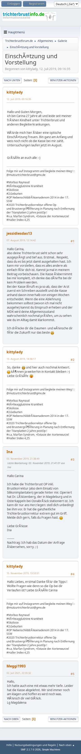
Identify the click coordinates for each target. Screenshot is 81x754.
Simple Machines (51, 749)
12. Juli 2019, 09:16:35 (19, 99)
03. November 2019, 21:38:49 (23, 458)
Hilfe (9, 745)
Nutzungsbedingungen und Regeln (35, 745)
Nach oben (11, 719)
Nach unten (12, 80)
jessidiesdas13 (19, 233)
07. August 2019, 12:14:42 (21, 240)
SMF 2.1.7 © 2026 (30, 749)
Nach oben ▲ (67, 745)
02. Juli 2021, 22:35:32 (19, 673)
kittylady (15, 92)
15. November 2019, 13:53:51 (23, 573)
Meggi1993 (16, 666)
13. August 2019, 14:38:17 (21, 358)
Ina (10, 451)
